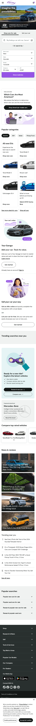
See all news (6, 578)
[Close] (34, 699)
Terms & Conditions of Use (9, 694)
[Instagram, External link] (14, 687)
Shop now (23, 156)
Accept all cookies (26, 720)
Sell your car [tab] (26, 33)
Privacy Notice (23, 704)
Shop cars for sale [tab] (10, 33)
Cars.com (16, 708)
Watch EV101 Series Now (26, 203)
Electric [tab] (5, 136)
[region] (18, 712)
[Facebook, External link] (7, 687)
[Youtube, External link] (11, 687)
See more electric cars (10, 210)
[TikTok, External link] (4, 687)
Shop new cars (8, 156)
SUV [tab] (13, 136)
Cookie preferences (10, 720)
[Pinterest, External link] (18, 687)
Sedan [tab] (20, 136)
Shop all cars (24, 210)
